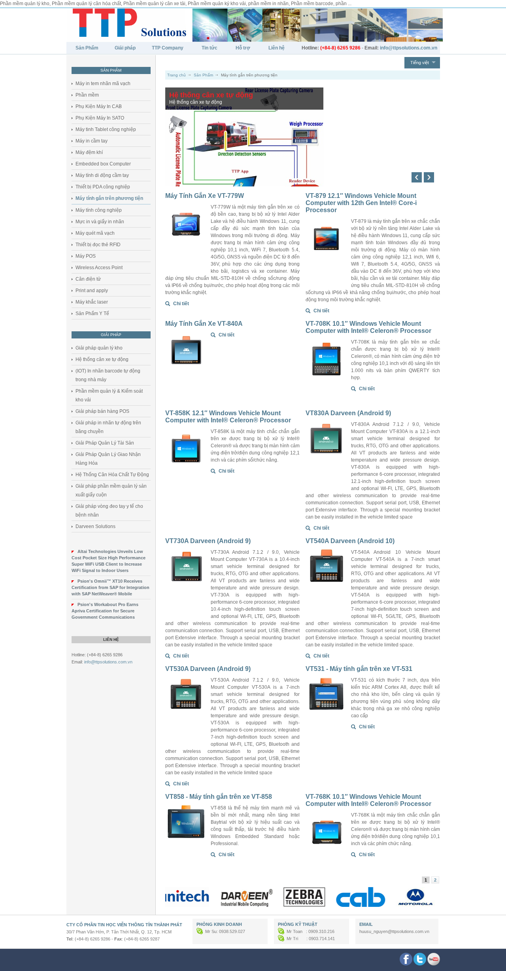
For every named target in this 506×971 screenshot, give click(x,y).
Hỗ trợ (243, 48)
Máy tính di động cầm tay (102, 175)
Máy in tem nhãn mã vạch (103, 83)
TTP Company (167, 48)
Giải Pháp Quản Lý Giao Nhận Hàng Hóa (108, 459)
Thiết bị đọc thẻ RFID (98, 244)
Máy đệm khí (89, 152)
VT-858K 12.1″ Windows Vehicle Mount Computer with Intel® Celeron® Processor (228, 417)
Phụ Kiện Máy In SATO (100, 118)
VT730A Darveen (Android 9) (208, 541)
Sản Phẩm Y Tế (92, 313)
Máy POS (86, 256)
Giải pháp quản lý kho (99, 348)
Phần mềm (87, 95)
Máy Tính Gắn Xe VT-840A (204, 323)
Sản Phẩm (87, 48)
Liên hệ (276, 48)
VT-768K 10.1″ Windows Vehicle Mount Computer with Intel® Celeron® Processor (368, 800)
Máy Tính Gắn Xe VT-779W (204, 195)
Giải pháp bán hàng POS (102, 411)
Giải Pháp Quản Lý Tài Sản (105, 443)
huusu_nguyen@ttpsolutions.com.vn (394, 931)
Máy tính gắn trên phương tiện (109, 198)
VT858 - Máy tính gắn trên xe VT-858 (218, 796)
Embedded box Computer (103, 164)
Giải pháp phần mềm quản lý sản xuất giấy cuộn (111, 490)
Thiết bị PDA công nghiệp (103, 187)
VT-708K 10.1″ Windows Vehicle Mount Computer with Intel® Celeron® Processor (368, 327)
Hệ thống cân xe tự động (102, 359)
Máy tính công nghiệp (99, 210)
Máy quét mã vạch (95, 233)
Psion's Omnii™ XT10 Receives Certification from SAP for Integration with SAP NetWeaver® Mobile (110, 587)
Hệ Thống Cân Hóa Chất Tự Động (112, 474)
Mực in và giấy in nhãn (100, 221)
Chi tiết (181, 303)
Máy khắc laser (92, 302)
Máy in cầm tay (92, 141)
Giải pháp (125, 48)
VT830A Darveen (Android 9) (348, 413)
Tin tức (209, 48)
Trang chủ (176, 75)
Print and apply (92, 290)
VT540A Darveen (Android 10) (350, 541)
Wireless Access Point (99, 267)
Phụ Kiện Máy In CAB (99, 106)
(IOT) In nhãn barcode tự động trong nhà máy (108, 375)
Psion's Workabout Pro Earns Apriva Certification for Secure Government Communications (105, 610)
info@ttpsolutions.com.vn (108, 661)
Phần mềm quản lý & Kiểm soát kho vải (109, 395)
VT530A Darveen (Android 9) (208, 668)
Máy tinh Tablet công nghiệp (106, 129)
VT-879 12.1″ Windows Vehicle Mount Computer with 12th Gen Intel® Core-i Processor (361, 202)
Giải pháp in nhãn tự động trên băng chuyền (108, 427)
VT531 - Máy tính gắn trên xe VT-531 (359, 668)
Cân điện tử (88, 279)
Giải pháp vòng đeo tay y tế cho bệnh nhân (109, 511)
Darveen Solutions (95, 526)
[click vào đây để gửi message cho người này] (200, 931)
